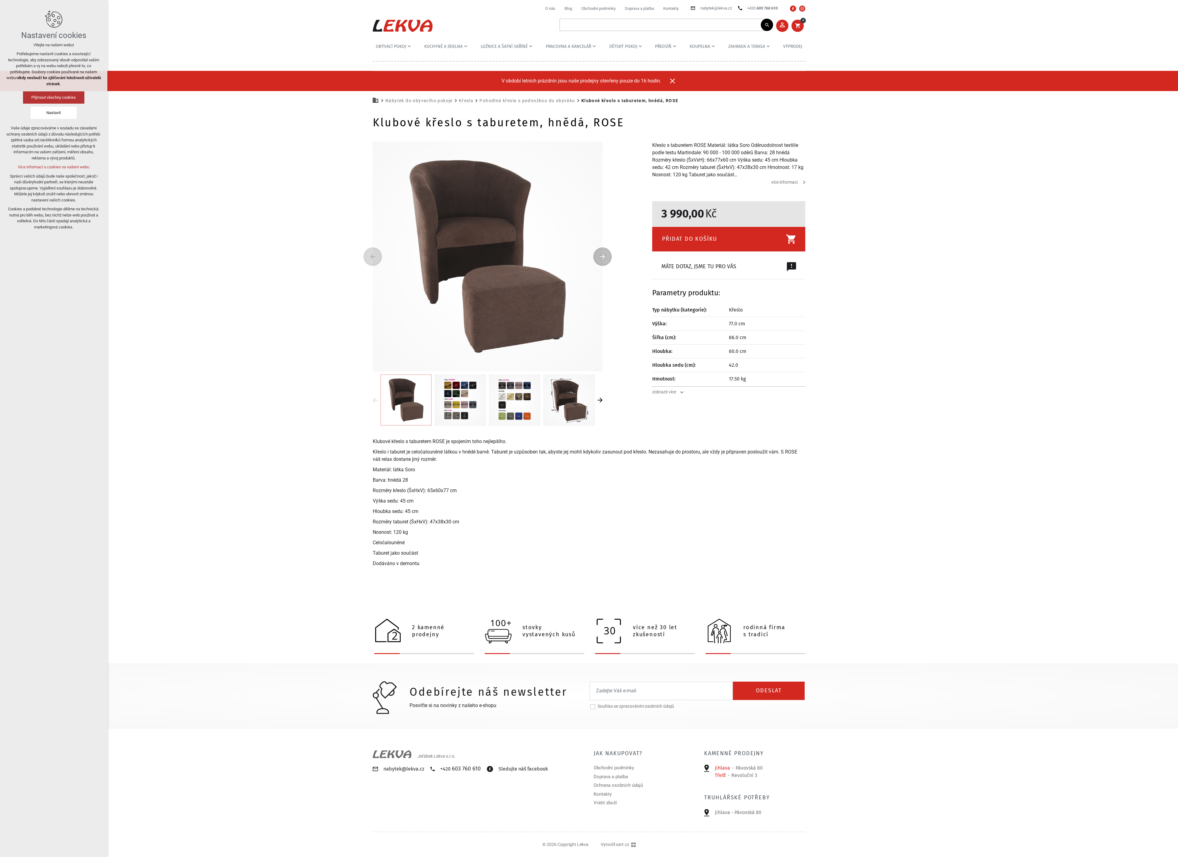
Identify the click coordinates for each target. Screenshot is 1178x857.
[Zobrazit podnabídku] (409, 46)
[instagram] (802, 8)
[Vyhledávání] (663, 25)
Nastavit (54, 112)
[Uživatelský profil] (782, 26)
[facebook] (793, 8)
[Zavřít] (672, 81)
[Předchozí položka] (373, 256)
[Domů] (377, 99)
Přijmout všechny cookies (54, 97)
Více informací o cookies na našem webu (54, 167)
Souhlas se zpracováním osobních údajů (636, 706)
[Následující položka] (602, 256)
